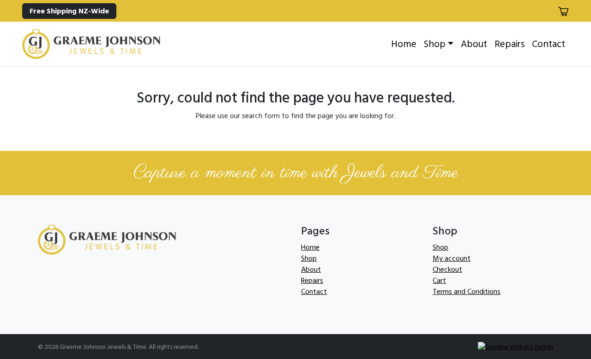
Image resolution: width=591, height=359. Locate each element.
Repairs (510, 44)
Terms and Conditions (467, 292)
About (474, 44)
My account (451, 258)
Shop (435, 44)
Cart (439, 281)
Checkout (447, 269)
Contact (548, 44)
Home (403, 44)
